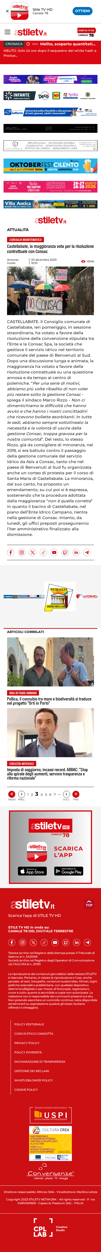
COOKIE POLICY (26, 1089)
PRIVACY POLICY (26, 1043)
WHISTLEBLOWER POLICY (33, 1080)
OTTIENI (82, 11)
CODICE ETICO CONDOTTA (33, 1033)
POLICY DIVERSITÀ (28, 1052)
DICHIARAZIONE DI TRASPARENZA (39, 1061)
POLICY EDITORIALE (29, 1024)
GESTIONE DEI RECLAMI (31, 1071)
